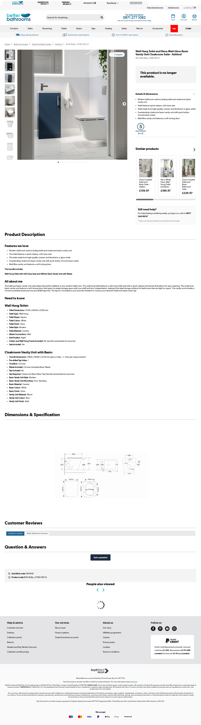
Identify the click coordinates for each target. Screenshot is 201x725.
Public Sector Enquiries (155, 8)
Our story (107, 628)
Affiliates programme (112, 632)
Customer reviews (15, 533)
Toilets (64, 28)
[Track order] (173, 17)
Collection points (14, 637)
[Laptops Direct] (65, 3)
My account (60, 628)
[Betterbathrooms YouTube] (167, 630)
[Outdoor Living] (135, 3)
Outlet (188, 28)
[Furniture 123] (112, 3)
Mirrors (139, 28)
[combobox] (75, 17)
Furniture (14, 28)
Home (7, 44)
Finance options (62, 632)
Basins (79, 28)
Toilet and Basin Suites (41, 44)
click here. (134, 682)
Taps (93, 28)
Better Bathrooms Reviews (37, 533)
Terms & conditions (111, 652)
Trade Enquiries (173, 8)
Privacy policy (109, 642)
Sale (174, 28)
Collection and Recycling (18, 652)
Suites (124, 28)
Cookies (106, 647)
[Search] (101, 17)
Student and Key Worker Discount (22, 647)
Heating (108, 28)
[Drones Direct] (89, 3)
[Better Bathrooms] (17, 3)
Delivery (10, 632)
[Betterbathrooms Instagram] (174, 630)
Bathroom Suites (21, 44)
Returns (10, 642)
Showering (47, 28)
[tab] (15, 533)
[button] (124, 104)
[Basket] (194, 16)
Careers (106, 637)
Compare (118, 54)
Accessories (157, 28)
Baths (30, 28)
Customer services (15, 628)
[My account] (184, 17)
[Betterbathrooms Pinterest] (160, 630)
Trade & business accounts (66, 637)
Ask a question (100, 557)
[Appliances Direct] (42, 3)
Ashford (58, 44)
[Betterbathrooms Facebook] (153, 630)
